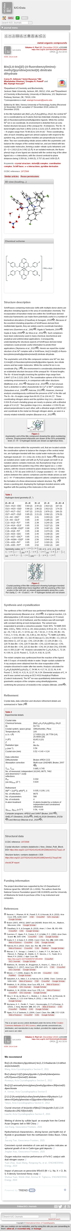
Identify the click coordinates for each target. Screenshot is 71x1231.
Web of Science (15, 942)
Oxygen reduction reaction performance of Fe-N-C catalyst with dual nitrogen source (35, 1158)
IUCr (10, 18)
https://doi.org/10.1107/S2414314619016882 (49, 49)
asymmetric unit (58, 141)
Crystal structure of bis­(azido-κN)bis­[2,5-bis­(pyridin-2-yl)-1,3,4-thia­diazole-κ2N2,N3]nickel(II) (34, 1109)
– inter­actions (32, 166)
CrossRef (40, 917)
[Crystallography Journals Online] (4, 18)
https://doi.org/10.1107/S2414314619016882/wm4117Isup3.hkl (33, 858)
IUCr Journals (53, 917)
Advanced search (54, 1219)
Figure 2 (35, 583)
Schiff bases (9, 308)
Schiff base (18, 166)
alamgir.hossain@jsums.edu (39, 100)
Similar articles (11, 176)
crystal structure (23, 163)
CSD (32, 917)
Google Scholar (15, 919)
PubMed (45, 948)
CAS (21, 931)
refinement (46, 701)
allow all (10, 1229)
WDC (24, 18)
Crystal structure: (12, 847)
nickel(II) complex (40, 163)
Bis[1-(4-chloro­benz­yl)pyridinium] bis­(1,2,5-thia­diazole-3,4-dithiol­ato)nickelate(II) (35, 1064)
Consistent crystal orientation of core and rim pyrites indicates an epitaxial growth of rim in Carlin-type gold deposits (36, 1147)
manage (37, 1229)
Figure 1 (35, 434)
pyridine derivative (49, 166)
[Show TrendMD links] (65, 1189)
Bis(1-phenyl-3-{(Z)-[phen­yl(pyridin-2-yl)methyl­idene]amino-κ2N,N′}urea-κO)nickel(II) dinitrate (32, 1075)
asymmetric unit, (37, 447)
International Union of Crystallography (40, 1223)
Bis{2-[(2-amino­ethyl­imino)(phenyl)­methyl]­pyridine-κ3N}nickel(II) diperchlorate (35, 1087)
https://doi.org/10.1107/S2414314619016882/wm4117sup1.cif (37, 850)
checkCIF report (12, 863)
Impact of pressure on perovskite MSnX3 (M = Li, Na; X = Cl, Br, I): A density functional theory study (36, 1172)
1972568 (25, 171)
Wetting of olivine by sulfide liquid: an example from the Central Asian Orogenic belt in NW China (35, 1122)
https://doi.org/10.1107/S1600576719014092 (25, 959)
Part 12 (38, 47)
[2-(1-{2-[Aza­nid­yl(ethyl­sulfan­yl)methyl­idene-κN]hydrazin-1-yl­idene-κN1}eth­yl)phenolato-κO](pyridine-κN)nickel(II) (34, 1098)
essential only (23, 1229)
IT (18, 18)
